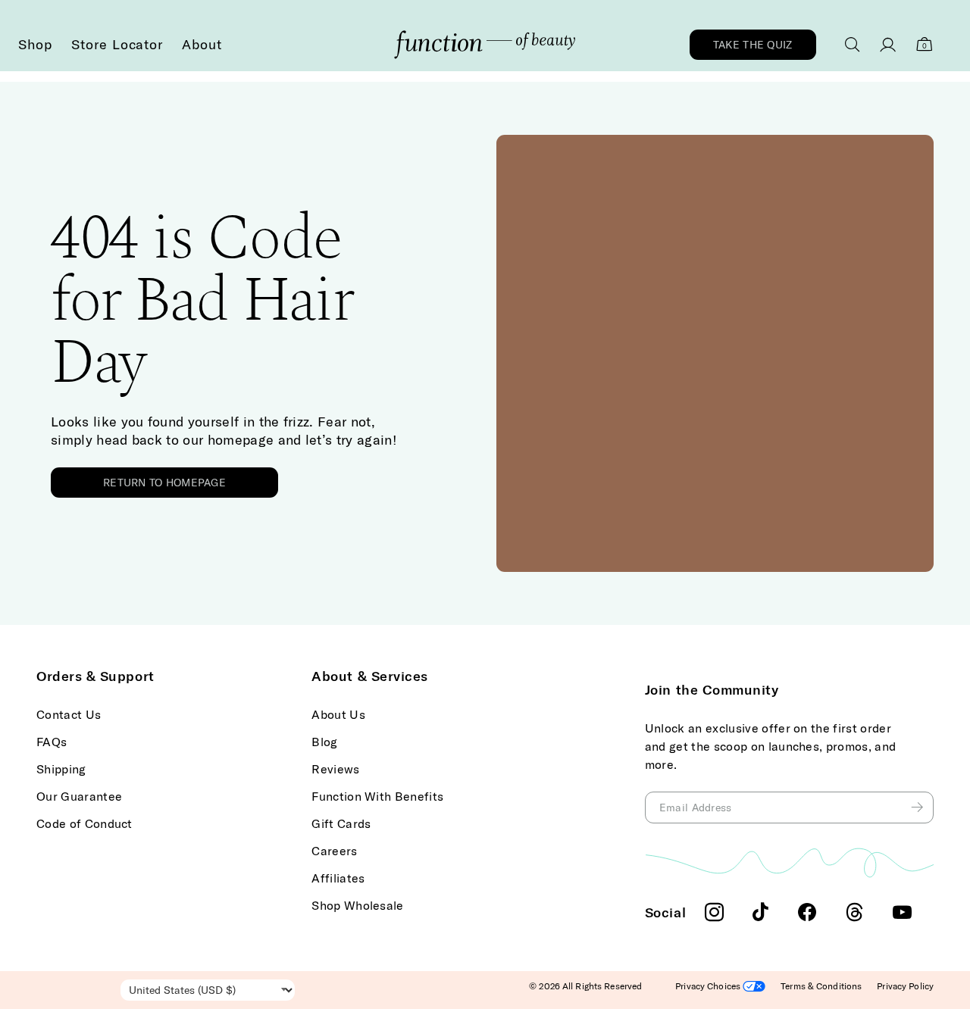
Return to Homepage (164, 482)
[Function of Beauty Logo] (484, 44)
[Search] (852, 44)
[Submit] (919, 807)
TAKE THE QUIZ (753, 45)
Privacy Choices (709, 986)
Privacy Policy (905, 986)
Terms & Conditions (821, 986)
